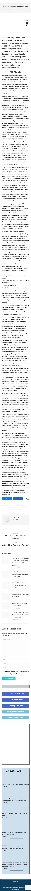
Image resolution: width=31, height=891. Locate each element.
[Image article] (6, 561)
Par (11, 507)
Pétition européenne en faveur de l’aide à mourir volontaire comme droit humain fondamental (15, 799)
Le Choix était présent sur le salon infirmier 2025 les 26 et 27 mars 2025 (20, 574)
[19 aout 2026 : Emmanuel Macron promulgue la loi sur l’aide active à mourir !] (15, 778)
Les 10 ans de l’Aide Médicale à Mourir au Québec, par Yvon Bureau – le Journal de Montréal (20, 562)
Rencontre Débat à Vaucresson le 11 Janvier (20, 595)
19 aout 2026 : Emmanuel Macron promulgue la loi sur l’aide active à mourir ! (15, 785)
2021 (9, 505)
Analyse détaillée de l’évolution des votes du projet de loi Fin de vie (14, 833)
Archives (13, 505)
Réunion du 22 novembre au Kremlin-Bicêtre (19, 604)
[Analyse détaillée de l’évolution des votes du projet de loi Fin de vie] (15, 825)
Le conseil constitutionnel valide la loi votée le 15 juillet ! (15, 814)
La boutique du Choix (15, 706)
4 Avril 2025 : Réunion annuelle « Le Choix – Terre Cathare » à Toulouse (20, 585)
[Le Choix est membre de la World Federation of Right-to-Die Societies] (15, 885)
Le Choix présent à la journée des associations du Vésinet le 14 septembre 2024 (20, 615)
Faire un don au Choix (15, 700)
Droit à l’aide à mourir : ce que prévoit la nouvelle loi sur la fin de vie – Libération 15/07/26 (15, 847)
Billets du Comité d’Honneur (21, 505)
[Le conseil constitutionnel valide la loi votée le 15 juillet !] (15, 808)
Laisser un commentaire (15, 509)
